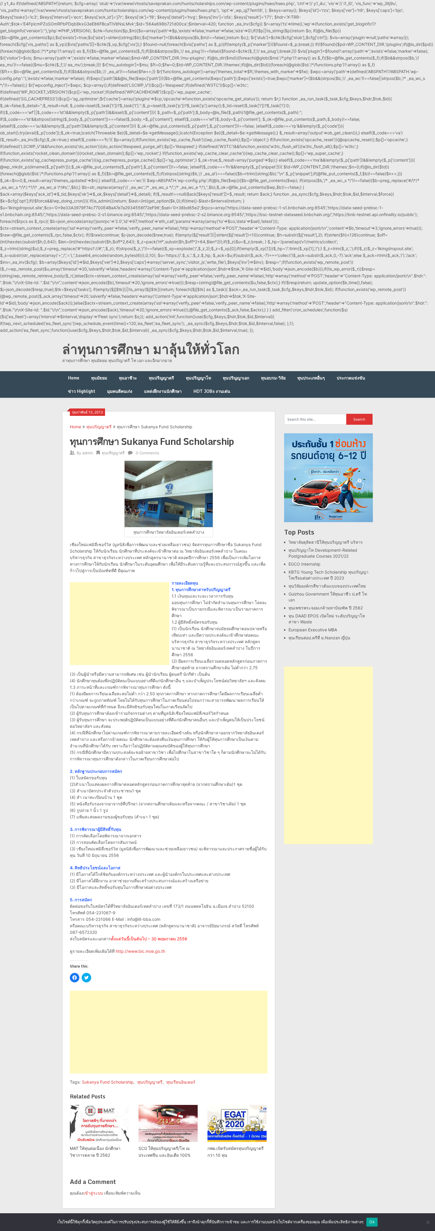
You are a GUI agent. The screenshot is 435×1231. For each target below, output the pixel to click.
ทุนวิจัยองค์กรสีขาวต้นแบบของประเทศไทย (327, 585)
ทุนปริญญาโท (198, 377)
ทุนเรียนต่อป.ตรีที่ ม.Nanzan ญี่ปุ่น (319, 637)
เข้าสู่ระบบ (93, 1192)
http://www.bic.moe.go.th (140, 951)
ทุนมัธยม (99, 377)
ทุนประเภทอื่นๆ (311, 377)
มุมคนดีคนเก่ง (119, 391)
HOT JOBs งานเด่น (212, 391)
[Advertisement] (119, 623)
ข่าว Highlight (81, 391)
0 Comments (147, 452)
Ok (372, 1221)
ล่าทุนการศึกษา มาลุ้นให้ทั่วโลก (151, 349)
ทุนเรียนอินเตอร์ (180, 1081)
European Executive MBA (313, 629)
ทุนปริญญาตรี (161, 377)
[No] (428, 1222)
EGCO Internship (304, 564)
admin (87, 452)
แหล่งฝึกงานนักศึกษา (163, 391)
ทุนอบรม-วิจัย (273, 377)
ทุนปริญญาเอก (236, 377)
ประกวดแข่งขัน (351, 377)
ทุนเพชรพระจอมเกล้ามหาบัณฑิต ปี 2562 (326, 607)
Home (73, 377)
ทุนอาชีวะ (128, 377)
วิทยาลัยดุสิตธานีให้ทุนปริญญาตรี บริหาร (326, 542)
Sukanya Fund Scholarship (107, 1081)
